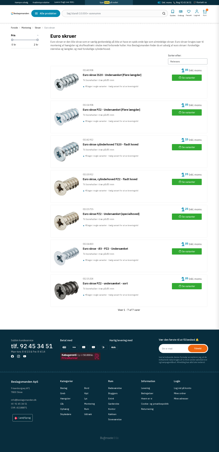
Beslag (63, 388)
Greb (62, 393)
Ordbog (181, 15)
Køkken (112, 414)
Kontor (111, 409)
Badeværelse (115, 388)
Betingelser (147, 393)
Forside (14, 27)
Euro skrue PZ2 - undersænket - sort (105, 283)
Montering (26, 27)
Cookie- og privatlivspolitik (155, 403)
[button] (205, 13)
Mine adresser (181, 398)
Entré (111, 398)
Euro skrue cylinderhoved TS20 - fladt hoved (110, 144)
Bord (86, 388)
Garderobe (113, 403)
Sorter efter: (174, 55)
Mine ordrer (180, 393)
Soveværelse (115, 419)
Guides (173, 15)
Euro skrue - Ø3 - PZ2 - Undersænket (105, 248)
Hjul (86, 393)
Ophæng (64, 409)
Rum (86, 409)
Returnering (147, 409)
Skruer (38, 27)
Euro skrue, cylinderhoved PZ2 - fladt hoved (110, 179)
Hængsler (65, 398)
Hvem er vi (146, 398)
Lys (85, 398)
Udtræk (88, 414)
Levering (145, 388)
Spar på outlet (109, 2)
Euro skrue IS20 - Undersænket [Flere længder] (112, 75)
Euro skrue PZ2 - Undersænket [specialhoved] (111, 214)
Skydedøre (65, 414)
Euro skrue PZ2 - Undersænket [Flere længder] (111, 109)
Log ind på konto (182, 388)
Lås (62, 403)
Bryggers (113, 393)
